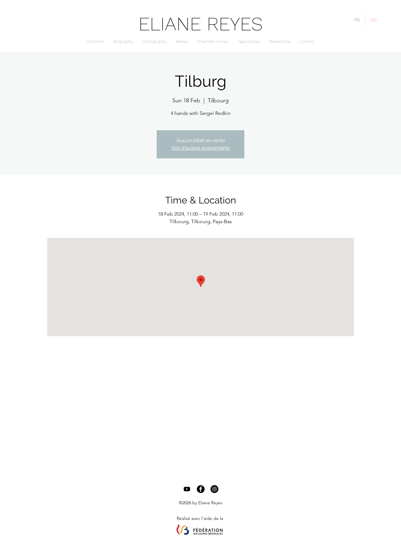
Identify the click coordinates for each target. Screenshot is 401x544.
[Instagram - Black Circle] (214, 489)
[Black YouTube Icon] (187, 489)
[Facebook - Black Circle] (201, 489)
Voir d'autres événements (200, 148)
